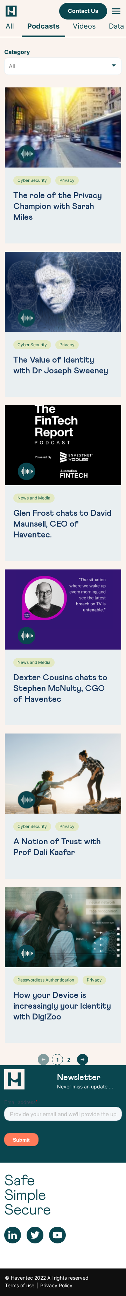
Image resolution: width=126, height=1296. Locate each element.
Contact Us (83, 10)
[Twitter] (35, 1235)
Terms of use (19, 1285)
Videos (84, 26)
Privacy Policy (56, 1285)
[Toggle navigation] (116, 11)
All (10, 26)
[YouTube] (57, 1235)
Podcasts (43, 26)
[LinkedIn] (12, 1235)
